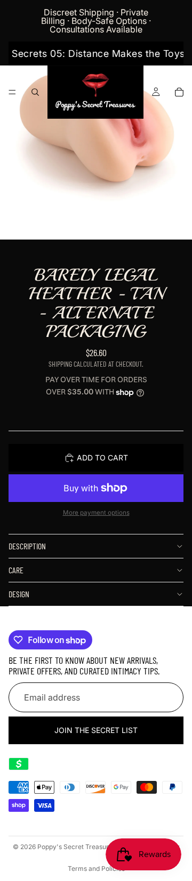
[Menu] (12, 92)
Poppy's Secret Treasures (76, 847)
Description (27, 546)
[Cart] (179, 92)
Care (16, 570)
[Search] (35, 92)
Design (19, 594)
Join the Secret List (96, 730)
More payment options (96, 512)
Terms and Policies (96, 868)
